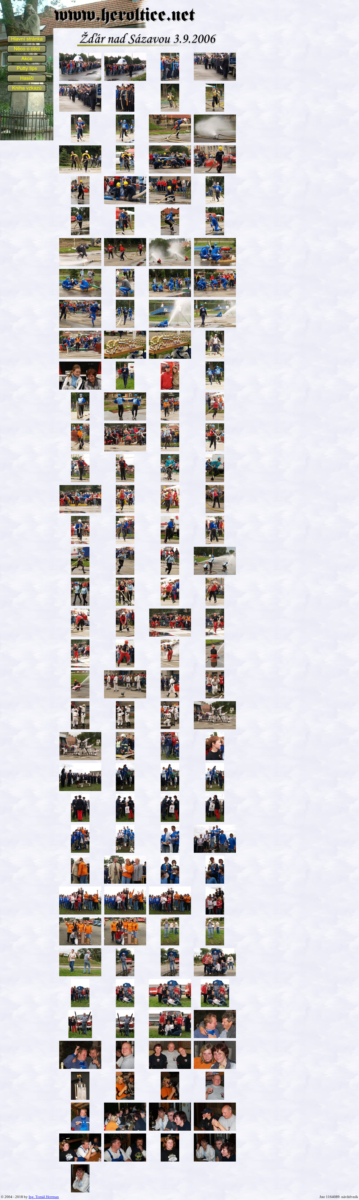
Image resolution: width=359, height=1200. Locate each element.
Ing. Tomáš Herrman (44, 1197)
